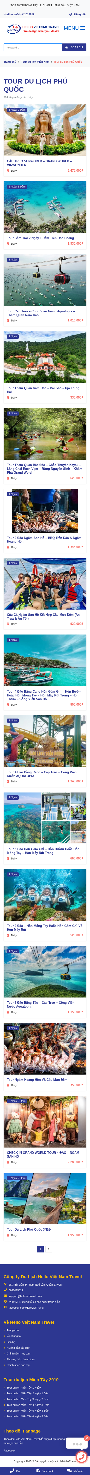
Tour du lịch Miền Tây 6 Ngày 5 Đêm (28, 1416)
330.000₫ (76, 397)
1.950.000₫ (75, 1235)
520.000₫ (76, 935)
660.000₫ (76, 858)
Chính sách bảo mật (18, 1365)
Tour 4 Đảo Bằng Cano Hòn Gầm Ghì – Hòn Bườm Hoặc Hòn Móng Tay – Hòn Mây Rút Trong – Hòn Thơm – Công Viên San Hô (44, 695)
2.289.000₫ (75, 1162)
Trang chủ (10, 61)
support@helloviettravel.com (25, 1296)
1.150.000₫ (75, 1012)
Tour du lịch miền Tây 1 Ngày (24, 1387)
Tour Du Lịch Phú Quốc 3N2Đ (29, 1229)
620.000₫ (76, 478)
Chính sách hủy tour (18, 1353)
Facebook (9, 1450)
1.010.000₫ (75, 320)
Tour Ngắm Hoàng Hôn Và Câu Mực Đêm (37, 1080)
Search (76, 47)
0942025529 (16, 1290)
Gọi (18, 1471)
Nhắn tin (78, 1471)
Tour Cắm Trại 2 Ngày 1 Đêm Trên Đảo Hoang (40, 238)
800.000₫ (76, 704)
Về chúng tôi (14, 1336)
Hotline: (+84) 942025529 (19, 14)
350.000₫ (76, 1085)
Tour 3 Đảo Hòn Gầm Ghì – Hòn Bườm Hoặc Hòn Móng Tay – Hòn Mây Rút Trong (43, 851)
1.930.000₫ (75, 243)
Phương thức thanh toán (21, 1359)
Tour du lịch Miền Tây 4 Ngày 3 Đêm (28, 1404)
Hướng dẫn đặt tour (18, 1347)
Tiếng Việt (80, 14)
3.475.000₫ (75, 170)
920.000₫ (76, 624)
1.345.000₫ (75, 547)
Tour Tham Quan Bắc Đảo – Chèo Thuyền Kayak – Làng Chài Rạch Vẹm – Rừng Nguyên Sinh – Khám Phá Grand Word (44, 468)
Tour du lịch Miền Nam (35, 61)
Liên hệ (11, 1342)
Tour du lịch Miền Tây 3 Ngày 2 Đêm (28, 1399)
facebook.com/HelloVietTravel (26, 1307)
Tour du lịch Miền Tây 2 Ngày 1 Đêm (28, 1393)
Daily (14, 170)
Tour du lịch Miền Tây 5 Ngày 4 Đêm (28, 1410)
